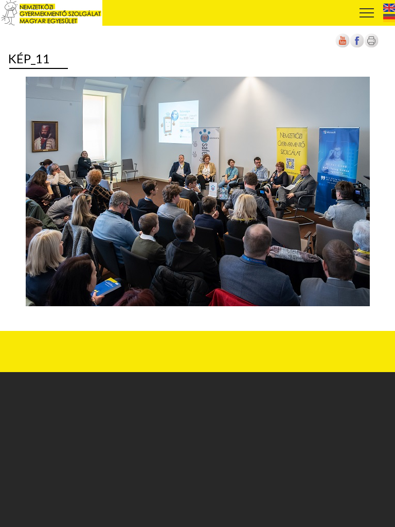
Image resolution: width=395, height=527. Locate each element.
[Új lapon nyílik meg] (357, 46)
